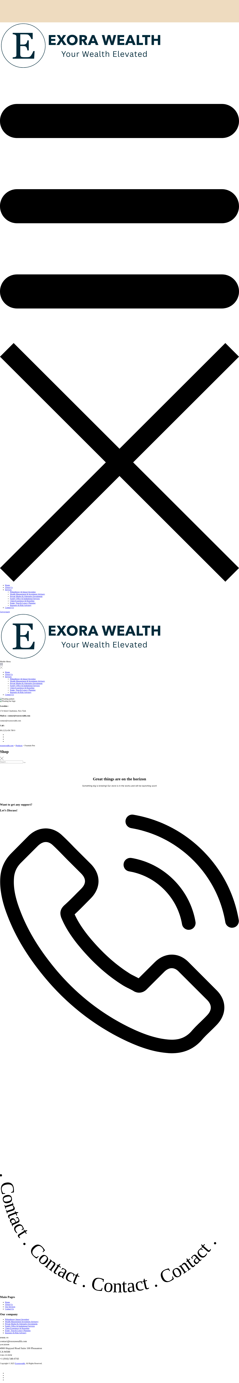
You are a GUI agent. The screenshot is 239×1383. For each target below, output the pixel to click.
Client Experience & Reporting (22, 601)
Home (7, 585)
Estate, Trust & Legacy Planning (22, 603)
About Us (9, 587)
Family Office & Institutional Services (25, 599)
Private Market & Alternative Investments (26, 596)
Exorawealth (20, 1363)
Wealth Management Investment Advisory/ (21, 1322)
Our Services (10, 1307)
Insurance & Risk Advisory (20, 605)
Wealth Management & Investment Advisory (27, 594)
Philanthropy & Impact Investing (23, 592)
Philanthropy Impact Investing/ (17, 1319)
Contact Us (9, 608)
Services (8, 590)
